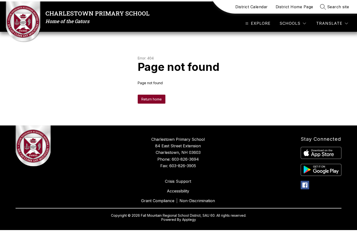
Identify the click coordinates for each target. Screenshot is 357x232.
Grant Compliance (157, 200)
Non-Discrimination (197, 200)
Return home (151, 99)
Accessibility (178, 191)
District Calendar (251, 6)
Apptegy (189, 219)
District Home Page (294, 6)
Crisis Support (178, 181)
